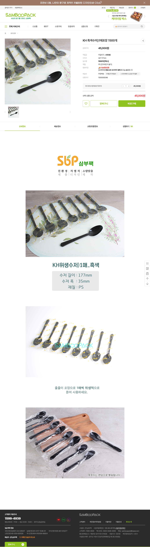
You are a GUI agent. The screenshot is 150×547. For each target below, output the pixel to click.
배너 (75, 2)
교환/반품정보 (92, 126)
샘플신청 (84, 26)
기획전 (96, 26)
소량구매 (58, 26)
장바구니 (131, 8)
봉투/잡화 (13, 33)
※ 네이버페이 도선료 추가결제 (129, 74)
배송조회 (121, 8)
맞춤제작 (71, 26)
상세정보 (22, 126)
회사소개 (129, 522)
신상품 (34, 26)
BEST (46, 26)
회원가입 (112, 8)
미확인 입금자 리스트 (28, 537)
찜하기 (86, 103)
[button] (108, 16)
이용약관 (108, 522)
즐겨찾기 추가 (8, 8)
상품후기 (128, 126)
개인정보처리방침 (95, 522)
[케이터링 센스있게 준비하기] (126, 22)
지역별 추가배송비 (111, 74)
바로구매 (132, 103)
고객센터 (142, 8)
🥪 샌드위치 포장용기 (121, 26)
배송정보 (57, 126)
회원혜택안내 (18, 8)
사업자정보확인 (120, 528)
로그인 (103, 8)
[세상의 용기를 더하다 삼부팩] (21, 18)
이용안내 (118, 522)
